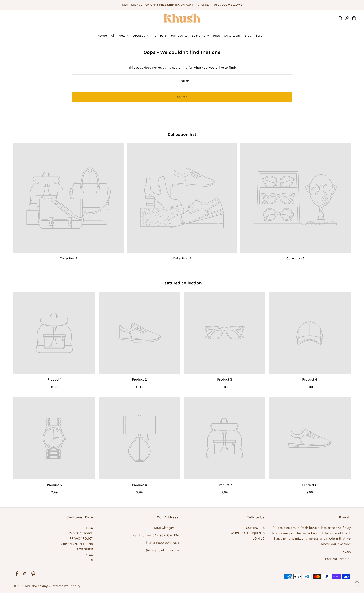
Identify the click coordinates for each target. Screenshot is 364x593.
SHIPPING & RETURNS (76, 544)
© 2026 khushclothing (30, 586)
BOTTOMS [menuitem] (199, 35)
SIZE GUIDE (84, 549)
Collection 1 (68, 258)
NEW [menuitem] (122, 35)
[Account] (347, 18)
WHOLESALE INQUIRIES (248, 533)
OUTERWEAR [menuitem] (232, 35)
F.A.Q (89, 528)
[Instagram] (24, 574)
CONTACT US (255, 528)
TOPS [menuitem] (216, 35)
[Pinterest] (33, 574)
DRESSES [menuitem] (139, 35)
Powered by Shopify (65, 586)
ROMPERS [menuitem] (159, 35)
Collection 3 (295, 258)
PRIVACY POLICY (81, 538)
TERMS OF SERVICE (78, 533)
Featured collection (182, 283)
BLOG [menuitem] (248, 35)
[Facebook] (17, 574)
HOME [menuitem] (102, 35)
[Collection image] (68, 198)
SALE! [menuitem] (259, 35)
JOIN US (259, 538)
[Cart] (354, 18)
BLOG (89, 555)
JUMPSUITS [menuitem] (179, 35)
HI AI (89, 560)
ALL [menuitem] (113, 35)
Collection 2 (182, 258)
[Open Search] (340, 18)
